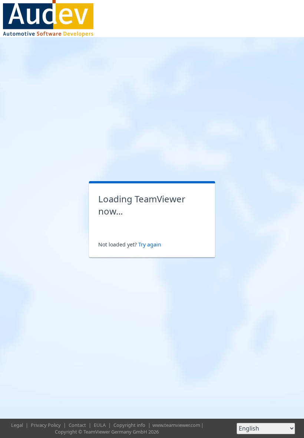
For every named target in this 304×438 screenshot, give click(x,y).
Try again (149, 244)
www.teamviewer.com (176, 425)
